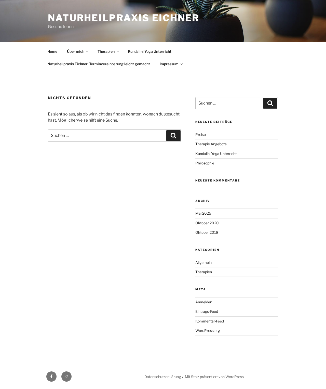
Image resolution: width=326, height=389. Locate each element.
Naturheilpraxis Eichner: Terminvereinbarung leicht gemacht (98, 64)
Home (52, 51)
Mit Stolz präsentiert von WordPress (214, 376)
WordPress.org (207, 330)
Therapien (106, 51)
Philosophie (204, 163)
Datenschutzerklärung (162, 376)
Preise (200, 134)
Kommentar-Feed (209, 321)
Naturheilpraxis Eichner (123, 17)
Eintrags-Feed (206, 311)
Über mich (75, 51)
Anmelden (203, 302)
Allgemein (203, 262)
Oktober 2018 (206, 232)
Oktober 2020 (207, 223)
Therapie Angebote (211, 144)
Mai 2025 (203, 213)
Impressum (169, 64)
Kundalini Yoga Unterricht (149, 51)
